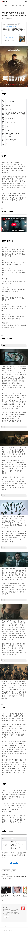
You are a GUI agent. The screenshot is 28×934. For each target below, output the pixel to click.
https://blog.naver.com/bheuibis (10, 35)
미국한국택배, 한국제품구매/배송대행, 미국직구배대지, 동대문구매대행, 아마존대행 (14, 29)
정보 (24, 5)
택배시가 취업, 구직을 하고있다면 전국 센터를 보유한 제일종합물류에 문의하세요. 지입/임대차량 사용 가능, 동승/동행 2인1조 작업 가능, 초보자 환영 (9, 40)
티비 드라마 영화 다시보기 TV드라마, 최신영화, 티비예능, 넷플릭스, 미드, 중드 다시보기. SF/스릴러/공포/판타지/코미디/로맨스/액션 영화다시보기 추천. (11, 912)
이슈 (17, 5)
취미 (20, 5)
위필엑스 (5, 907)
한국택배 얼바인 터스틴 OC (11, 26)
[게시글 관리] (9, 871)
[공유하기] (7, 871)
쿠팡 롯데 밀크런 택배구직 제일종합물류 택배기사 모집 (9, 37)
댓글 (2, 900)
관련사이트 (3, 926)
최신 (2, 5)
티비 (9, 5)
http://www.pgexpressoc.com (10, 24)
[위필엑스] (5, 2)
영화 (13, 5)
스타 (6, 5)
